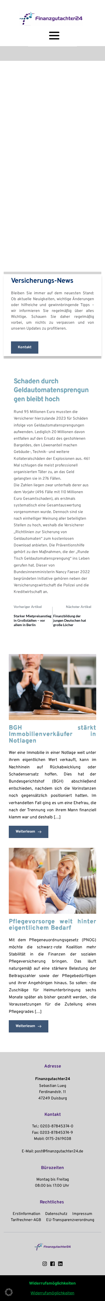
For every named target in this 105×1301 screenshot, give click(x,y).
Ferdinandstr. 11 (52, 1092)
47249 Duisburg (52, 1098)
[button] (9, 1292)
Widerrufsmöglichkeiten (52, 1292)
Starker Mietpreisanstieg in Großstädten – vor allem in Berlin (32, 620)
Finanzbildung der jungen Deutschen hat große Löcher (69, 620)
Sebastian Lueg (52, 1085)
